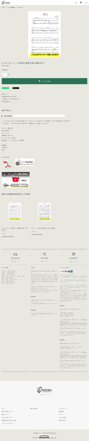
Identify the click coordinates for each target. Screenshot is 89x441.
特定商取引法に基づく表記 (9, 96)
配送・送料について (7, 411)
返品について (5, 94)
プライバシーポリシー (8, 423)
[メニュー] (86, 2)
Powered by (35, 437)
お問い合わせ (62, 420)
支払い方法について (7, 417)
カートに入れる (46, 81)
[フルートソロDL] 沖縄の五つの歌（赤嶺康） (43, 228)
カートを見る (62, 417)
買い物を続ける (6, 101)
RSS (31, 408)
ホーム (3, 7)
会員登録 (61, 411)
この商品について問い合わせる (10, 99)
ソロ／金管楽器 (11, 7)
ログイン (61, 414)
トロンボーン (20, 7)
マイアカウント (63, 408)
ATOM (35, 408)
